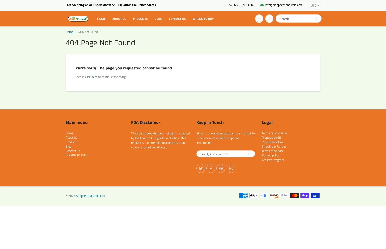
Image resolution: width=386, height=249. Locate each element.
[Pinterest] (220, 168)
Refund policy (270, 155)
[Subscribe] (249, 153)
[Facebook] (210, 168)
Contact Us (177, 18)
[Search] (316, 18)
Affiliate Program (273, 159)
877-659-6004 (243, 5)
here (94, 76)
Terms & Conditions (275, 133)
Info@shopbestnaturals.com (284, 5)
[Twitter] (200, 168)
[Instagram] (231, 168)
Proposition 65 (271, 137)
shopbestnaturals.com (91, 195)
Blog (158, 18)
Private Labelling (272, 142)
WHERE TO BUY (203, 18)
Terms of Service (273, 150)
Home (101, 18)
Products (140, 18)
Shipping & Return (274, 146)
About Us (119, 18)
